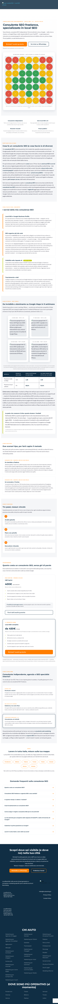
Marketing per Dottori (30, 939)
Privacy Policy (47, 895)
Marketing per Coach (11, 980)
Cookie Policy (47, 898)
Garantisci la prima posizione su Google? (17, 825)
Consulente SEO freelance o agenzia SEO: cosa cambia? (21, 793)
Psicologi (45, 949)
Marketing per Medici (30, 973)
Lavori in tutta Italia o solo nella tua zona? (17, 831)
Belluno (17, 761)
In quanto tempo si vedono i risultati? (16, 799)
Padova (26, 761)
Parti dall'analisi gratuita (16, 612)
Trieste (43, 761)
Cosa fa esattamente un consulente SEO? (17, 805)
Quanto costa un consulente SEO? (15, 787)
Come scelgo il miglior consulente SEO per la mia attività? (22, 811)
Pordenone (8, 761)
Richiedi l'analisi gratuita (15, 44)
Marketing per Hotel (30, 959)
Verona (25, 766)
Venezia (51, 761)
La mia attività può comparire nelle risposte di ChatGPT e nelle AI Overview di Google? (27, 818)
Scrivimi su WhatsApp (38, 44)
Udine (44, 998)
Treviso (34, 761)
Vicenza (33, 766)
